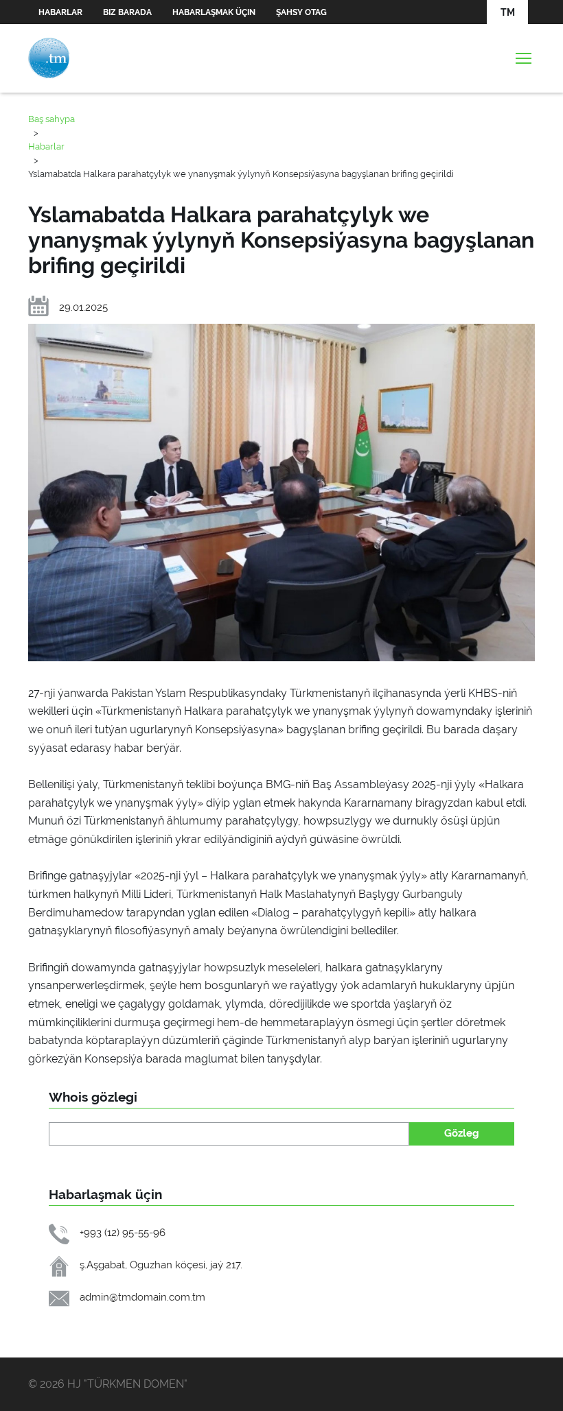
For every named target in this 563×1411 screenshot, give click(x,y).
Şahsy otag (301, 12)
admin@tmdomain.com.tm (142, 1297)
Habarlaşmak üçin (213, 12)
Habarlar (60, 12)
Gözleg (461, 1133)
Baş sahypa (51, 118)
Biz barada (127, 12)
